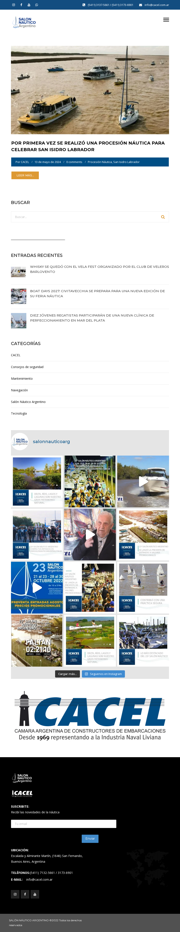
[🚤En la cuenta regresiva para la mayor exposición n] (37, 588)
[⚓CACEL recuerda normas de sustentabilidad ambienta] (37, 481)
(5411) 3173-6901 (123, 5)
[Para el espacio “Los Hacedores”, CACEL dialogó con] (90, 534)
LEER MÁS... (25, 175)
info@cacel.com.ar (157, 5)
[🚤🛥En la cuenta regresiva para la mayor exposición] (143, 534)
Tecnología (19, 413)
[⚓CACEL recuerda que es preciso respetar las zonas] (143, 588)
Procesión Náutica (100, 162)
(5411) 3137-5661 (99, 5)
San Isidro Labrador (126, 162)
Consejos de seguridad (27, 367)
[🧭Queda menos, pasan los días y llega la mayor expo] (90, 481)
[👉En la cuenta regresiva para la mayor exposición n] (90, 588)
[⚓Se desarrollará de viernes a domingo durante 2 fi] (37, 641)
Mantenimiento (22, 378)
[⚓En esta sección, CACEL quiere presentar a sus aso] (143, 481)
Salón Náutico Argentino (28, 402)
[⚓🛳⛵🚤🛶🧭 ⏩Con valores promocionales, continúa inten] (37, 534)
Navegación (19, 390)
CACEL (25, 162)
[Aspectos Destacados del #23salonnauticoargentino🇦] (143, 641)
